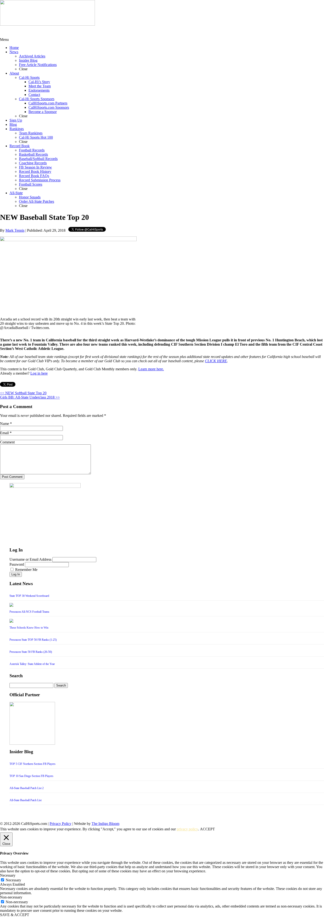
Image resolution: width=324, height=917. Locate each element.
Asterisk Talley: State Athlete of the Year (32, 664)
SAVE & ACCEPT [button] (14, 915)
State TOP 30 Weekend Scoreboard (29, 595)
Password (16, 564)
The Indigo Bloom (105, 824)
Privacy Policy (60, 824)
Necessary (13, 880)
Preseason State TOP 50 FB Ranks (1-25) (33, 639)
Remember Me (26, 570)
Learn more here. (151, 369)
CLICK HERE (216, 361)
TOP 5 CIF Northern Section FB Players (32, 764)
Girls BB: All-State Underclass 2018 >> (30, 397)
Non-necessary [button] (11, 897)
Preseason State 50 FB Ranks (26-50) (30, 652)
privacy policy (187, 829)
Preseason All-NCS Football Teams (29, 611)
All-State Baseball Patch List (25, 800)
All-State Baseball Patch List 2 (26, 788)
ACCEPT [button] (207, 829)
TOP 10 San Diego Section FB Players (31, 776)
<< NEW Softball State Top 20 (23, 393)
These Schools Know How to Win (28, 627)
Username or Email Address (30, 559)
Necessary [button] (7, 875)
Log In (15, 574)
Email (4, 433)
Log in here (39, 373)
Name (4, 424)
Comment (7, 442)
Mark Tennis (14, 230)
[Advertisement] (38, 32)
